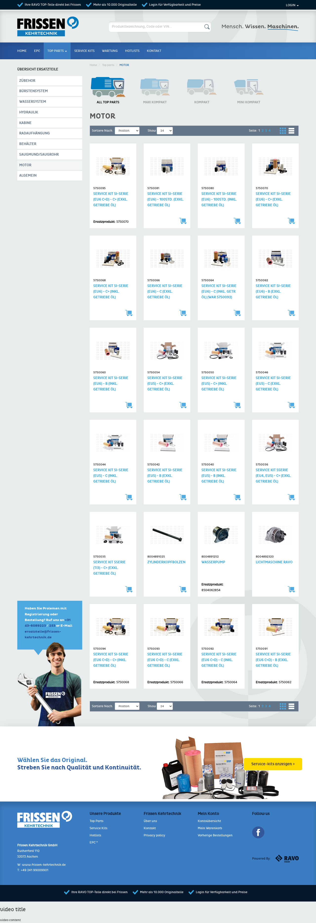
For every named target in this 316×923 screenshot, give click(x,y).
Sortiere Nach (102, 131)
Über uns (150, 821)
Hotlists (132, 51)
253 (52, 626)
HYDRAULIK (28, 112)
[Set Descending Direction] (142, 130)
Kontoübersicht (209, 821)
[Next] (273, 131)
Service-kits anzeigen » (273, 764)
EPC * (94, 842)
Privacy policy (154, 835)
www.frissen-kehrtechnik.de (44, 865)
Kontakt (154, 51)
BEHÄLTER (27, 144)
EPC (37, 51)
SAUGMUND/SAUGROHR (39, 154)
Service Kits (98, 828)
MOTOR (25, 165)
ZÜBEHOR (27, 81)
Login (291, 5)
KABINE (25, 123)
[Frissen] (66, 26)
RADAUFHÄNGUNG (34, 133)
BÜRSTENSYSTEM (33, 91)
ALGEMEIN (28, 175)
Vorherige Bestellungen (215, 835)
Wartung (110, 51)
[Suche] (206, 28)
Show (152, 131)
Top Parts (108, 65)
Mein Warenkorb (210, 828)
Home (22, 51)
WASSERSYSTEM (32, 102)
